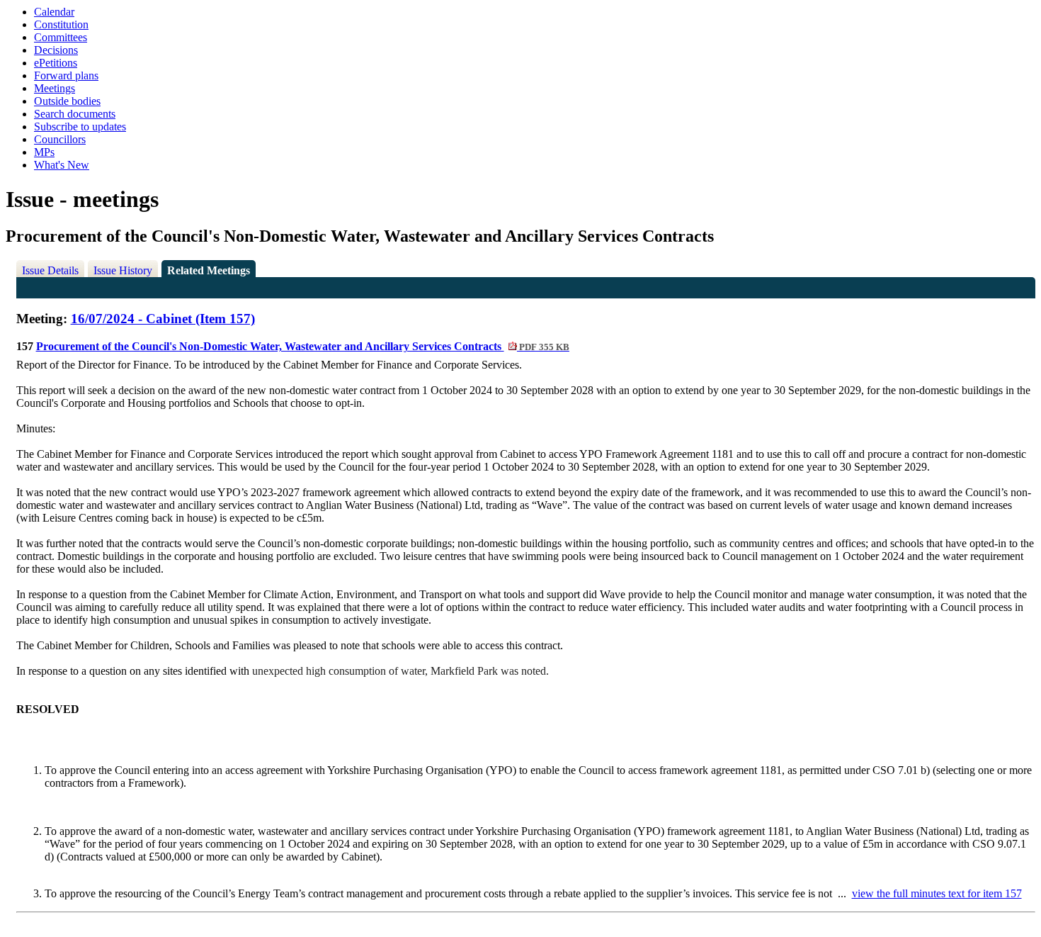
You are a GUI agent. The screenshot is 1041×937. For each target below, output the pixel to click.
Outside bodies (67, 101)
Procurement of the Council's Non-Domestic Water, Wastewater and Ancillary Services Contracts (302, 346)
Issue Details (50, 270)
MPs (44, 152)
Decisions (56, 50)
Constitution (61, 24)
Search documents (74, 114)
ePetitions (55, 63)
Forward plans (66, 75)
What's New (61, 165)
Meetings (54, 88)
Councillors (60, 139)
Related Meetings (208, 270)
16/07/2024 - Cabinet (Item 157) (163, 318)
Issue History (122, 270)
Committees (60, 37)
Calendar (54, 12)
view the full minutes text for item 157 (937, 893)
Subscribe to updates (80, 126)
